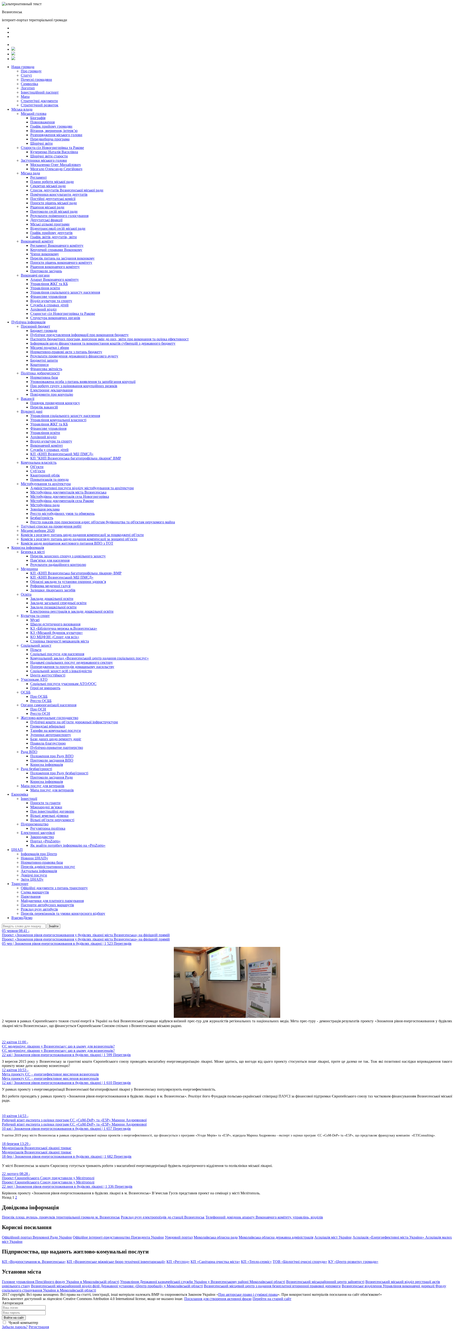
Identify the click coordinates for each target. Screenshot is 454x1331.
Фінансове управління (48, 297)
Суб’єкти (37, 471)
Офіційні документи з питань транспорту (54, 888)
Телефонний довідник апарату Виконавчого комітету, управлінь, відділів (264, 1217)
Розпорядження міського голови (56, 135)
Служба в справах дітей (49, 305)
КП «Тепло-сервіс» (256, 1262)
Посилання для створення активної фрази (218, 1299)
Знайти (53, 926)
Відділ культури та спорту (51, 301)
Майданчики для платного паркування (52, 901)
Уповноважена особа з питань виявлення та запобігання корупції (82, 382)
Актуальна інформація (39, 871)
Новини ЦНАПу (34, 858)
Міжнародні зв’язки (46, 807)
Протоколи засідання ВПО (51, 760)
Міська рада (30, 173)
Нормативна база (44, 377)
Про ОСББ (39, 696)
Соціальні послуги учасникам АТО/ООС (63, 684)
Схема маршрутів (35, 892)
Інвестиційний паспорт (40, 92)
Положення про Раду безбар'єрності (59, 773)
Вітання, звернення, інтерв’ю (54, 131)
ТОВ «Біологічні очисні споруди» (300, 1262)
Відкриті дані (31, 411)
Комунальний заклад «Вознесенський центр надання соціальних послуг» (89, 658)
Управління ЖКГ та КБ (49, 284)
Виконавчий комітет (37, 241)
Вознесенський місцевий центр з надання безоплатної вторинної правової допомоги (272, 1286)
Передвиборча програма (50, 139)
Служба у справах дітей (49, 450)
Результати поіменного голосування (59, 216)
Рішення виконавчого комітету (55, 267)
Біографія (37, 118)
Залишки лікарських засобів (52, 590)
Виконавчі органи (35, 275)
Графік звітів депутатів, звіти (53, 237)
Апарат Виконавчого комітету (54, 279)
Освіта (26, 594)
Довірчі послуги (34, 875)
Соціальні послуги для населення (57, 654)
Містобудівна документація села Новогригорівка (69, 496)
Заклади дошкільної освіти (51, 599)
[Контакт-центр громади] (13, 59)
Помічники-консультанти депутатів (58, 194)
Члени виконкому (44, 254)
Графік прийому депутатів (51, 233)
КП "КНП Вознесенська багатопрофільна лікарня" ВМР (75, 458)
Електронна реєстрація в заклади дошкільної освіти (72, 611)
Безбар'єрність (41, 518)
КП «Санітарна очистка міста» (215, 1262)
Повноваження (42, 122)
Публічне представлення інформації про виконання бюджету (79, 335)
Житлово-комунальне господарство (49, 718)
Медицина (29, 569)
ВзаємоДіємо (21, 918)
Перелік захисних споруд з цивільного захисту (68, 556)
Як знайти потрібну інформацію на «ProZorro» (67, 845)
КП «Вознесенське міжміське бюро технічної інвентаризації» (116, 1262)
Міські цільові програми (50, 224)
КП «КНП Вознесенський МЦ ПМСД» (61, 454)
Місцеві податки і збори (49, 348)
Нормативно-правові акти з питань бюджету (66, 352)
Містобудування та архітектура (46, 484)
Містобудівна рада (45, 505)
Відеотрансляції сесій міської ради (57, 228)
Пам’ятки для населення (50, 560)
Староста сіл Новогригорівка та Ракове (52, 148)
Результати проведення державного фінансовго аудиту (74, 356)
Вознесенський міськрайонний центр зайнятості (325, 1282)
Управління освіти (45, 288)
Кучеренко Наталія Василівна (54, 152)
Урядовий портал (179, 1237)
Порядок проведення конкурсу (55, 403)
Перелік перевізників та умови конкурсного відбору (63, 913)
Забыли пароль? (15, 1327)
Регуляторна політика (47, 828)
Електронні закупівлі (38, 833)
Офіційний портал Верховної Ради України (37, 1237)
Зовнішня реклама (45, 509)
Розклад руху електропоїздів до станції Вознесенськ (163, 1217)
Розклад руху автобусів (39, 909)
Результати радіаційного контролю (58, 565)
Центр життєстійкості (47, 675)
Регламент (38, 177)
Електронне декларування (51, 390)
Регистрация (39, 1327)
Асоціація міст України (333, 1237)
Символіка (29, 84)
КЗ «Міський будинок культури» (56, 633)
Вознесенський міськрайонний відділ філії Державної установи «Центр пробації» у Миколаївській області (117, 1286)
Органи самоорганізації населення (48, 705)
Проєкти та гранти (45, 803)
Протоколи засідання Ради (51, 777)
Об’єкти (37, 467)
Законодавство (42, 837)
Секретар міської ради (48, 186)
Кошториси (39, 365)
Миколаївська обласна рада (216, 1237)
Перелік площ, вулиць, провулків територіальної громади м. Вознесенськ (61, 1217)
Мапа (25, 97)
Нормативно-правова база (42, 862)
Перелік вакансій (44, 407)
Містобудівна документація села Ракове (62, 501)
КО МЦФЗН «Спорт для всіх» (54, 637)
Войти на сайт (14, 1317)
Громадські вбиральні (47, 726)
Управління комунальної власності (58, 420)
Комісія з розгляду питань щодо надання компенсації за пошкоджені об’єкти (82, 535)
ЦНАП (17, 850)
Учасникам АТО (34, 679)
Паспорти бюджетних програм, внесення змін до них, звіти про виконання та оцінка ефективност (109, 339)
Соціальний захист (36, 645)
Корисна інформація (27, 548)
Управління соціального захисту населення (65, 292)
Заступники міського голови (44, 160)
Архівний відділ (43, 309)
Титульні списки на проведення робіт (51, 526)
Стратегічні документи (39, 101)
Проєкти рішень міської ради (53, 203)
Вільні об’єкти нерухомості (52, 820)
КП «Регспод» (178, 1262)
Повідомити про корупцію (51, 394)
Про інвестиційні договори (52, 811)
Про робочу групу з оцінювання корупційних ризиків (73, 386)
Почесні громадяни (36, 80)
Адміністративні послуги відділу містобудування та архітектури (82, 488)
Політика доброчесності (40, 373)
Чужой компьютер (23, 1323)
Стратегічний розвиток (39, 105)
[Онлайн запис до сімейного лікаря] (13, 49)
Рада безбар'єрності (36, 769)
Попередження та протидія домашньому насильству (72, 667)
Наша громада (22, 67)
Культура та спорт (35, 616)
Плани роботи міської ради (52, 182)
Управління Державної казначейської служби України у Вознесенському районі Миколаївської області (202, 1282)
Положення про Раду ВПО (52, 756)
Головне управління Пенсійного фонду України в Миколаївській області (60, 1282)
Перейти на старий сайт (272, 1299)
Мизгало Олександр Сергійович (56, 169)
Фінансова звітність (46, 369)
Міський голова (33, 114)
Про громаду (31, 71)
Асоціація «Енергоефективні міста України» (389, 1237)
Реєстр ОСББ (41, 701)
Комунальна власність (39, 462)
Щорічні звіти (41, 143)
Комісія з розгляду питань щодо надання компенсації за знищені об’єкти (79, 539)
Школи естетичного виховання (55, 624)
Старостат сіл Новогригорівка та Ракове (62, 314)
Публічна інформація (28, 322)
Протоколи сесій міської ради (54, 211)
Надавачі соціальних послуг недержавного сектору (71, 662)
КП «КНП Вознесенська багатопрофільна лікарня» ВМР (76, 573)
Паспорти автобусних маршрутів (47, 905)
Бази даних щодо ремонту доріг (55, 739)
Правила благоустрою (48, 743)
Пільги (35, 650)
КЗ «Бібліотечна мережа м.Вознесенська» (63, 628)
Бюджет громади (43, 331)
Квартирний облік (45, 475)
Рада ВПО (29, 752)
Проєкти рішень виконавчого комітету (61, 262)
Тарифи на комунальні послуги (55, 730)
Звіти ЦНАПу (32, 879)
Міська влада (21, 109)
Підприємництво (34, 824)
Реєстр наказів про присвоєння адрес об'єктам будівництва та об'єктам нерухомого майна (102, 522)
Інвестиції (29, 799)
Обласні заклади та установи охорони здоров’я (68, 582)
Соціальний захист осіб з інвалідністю (61, 671)
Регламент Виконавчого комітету (56, 245)
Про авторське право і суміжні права (248, 1294)
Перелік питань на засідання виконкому (62, 258)
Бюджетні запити (44, 360)
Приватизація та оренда (49, 479)
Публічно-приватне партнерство (56, 748)
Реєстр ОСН (40, 713)
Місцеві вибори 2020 (38, 531)
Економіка (19, 794)
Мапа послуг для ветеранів (42, 786)
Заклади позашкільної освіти (53, 607)
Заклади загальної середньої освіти (58, 603)
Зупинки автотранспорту (50, 735)
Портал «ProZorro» (45, 841)
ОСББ (26, 692)
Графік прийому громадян (51, 126)
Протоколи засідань (46, 271)
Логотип (28, 88)
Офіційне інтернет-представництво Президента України (118, 1237)
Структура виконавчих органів (55, 318)
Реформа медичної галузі (50, 586)
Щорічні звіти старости (49, 156)
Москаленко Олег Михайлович (55, 165)
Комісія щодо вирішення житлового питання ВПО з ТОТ (67, 543)
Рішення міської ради (47, 207)
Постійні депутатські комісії (52, 199)
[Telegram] (13, 54)
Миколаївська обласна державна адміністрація (276, 1237)
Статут (26, 75)
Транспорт (19, 884)
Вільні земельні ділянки (49, 816)
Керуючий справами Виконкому (56, 250)
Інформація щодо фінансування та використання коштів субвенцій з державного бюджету (102, 343)
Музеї (34, 620)
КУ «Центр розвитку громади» (353, 1262)
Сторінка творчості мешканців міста (59, 641)
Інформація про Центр (39, 854)
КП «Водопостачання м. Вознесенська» (34, 1262)
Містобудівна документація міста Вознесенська (68, 492)
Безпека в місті (33, 552)
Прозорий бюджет (35, 326)
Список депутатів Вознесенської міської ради (66, 190)
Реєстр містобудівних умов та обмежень (62, 514)
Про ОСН (38, 709)
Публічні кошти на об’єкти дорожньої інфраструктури (74, 722)
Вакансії (27, 399)
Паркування (30, 896)
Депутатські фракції (46, 220)
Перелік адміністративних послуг (48, 867)
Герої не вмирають (45, 688)
